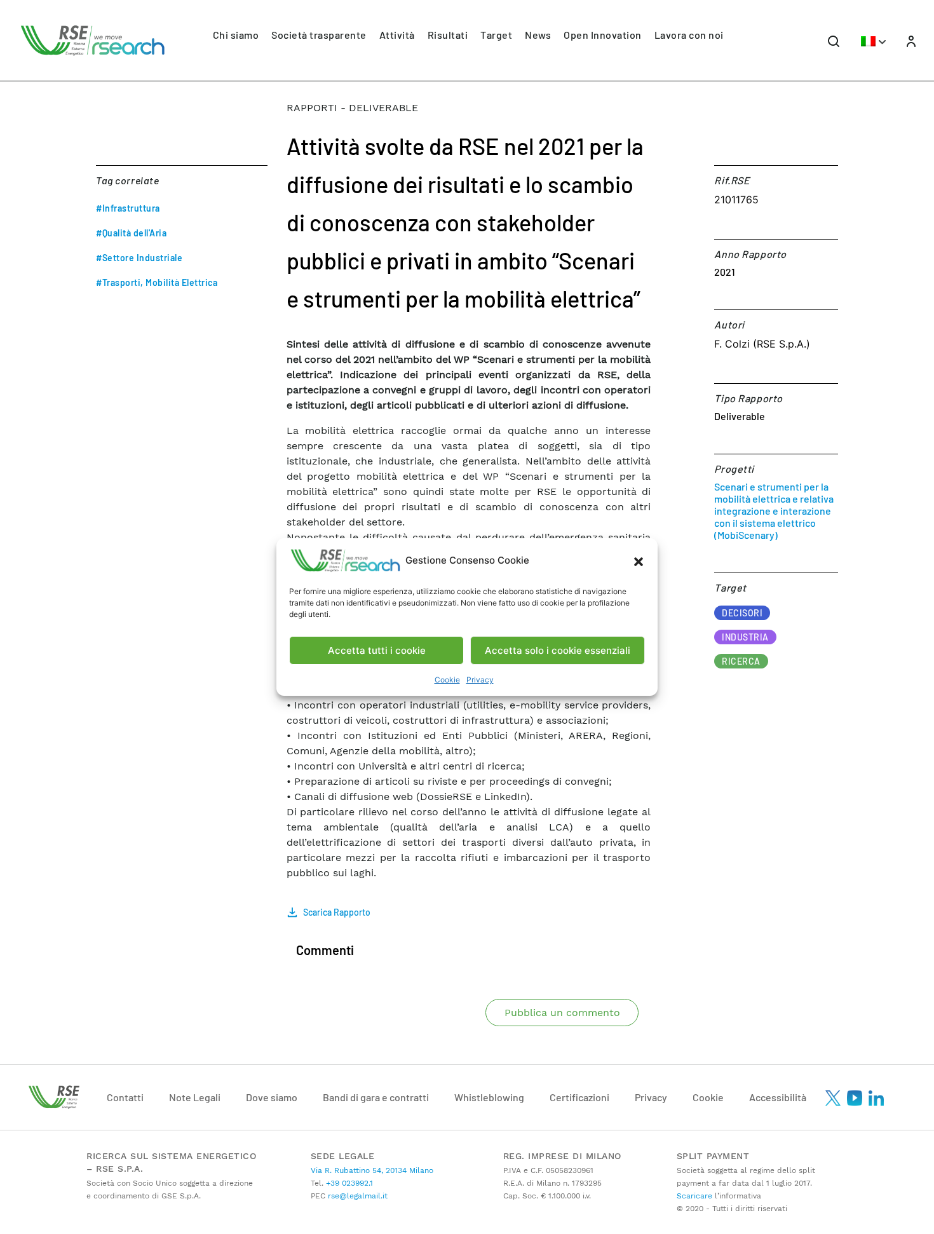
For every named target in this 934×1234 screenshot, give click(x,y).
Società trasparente (319, 35)
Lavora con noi (689, 35)
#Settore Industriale (139, 257)
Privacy (480, 679)
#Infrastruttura (128, 208)
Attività (397, 35)
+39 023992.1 (348, 1183)
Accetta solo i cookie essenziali (557, 650)
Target (496, 35)
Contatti (125, 1097)
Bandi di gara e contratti (376, 1097)
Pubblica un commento (562, 1013)
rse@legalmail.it (356, 1195)
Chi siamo (236, 35)
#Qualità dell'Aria (131, 232)
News (538, 35)
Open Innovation (603, 35)
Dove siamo (271, 1097)
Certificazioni (579, 1097)
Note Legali (194, 1097)
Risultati (448, 35)
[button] (638, 560)
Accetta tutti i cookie (377, 650)
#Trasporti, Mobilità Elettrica (156, 282)
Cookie (447, 679)
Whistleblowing (489, 1097)
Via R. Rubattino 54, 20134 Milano (372, 1170)
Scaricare (694, 1195)
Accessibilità (777, 1097)
